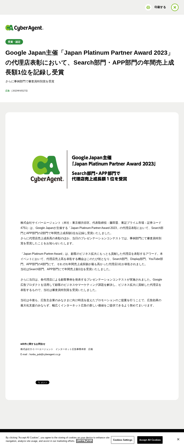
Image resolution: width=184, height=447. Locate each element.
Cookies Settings (122, 440)
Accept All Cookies (150, 440)
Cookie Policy (84, 441)
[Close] (178, 439)
